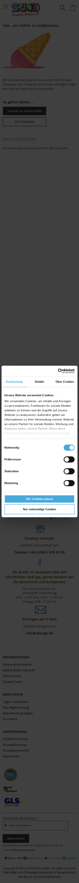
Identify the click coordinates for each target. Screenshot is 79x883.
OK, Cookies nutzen (39, 499)
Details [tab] (39, 381)
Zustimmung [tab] (14, 381)
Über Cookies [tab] (65, 381)
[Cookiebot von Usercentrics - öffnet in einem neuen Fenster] (58, 371)
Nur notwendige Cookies (39, 509)
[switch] (69, 460)
